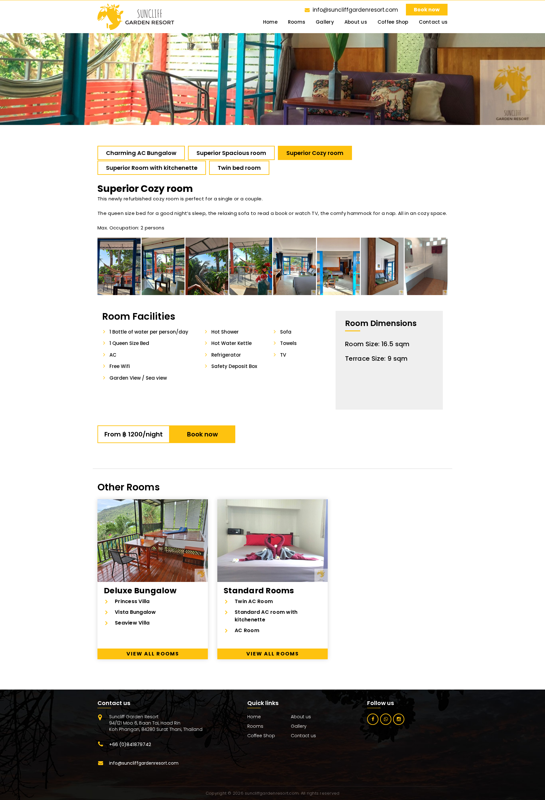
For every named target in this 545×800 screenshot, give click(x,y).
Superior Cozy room (314, 153)
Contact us (433, 22)
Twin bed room (239, 168)
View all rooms (152, 653)
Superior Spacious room (231, 153)
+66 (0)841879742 (130, 744)
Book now (427, 9)
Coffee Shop (393, 22)
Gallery (325, 22)
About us (355, 22)
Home (270, 22)
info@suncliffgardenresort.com (355, 10)
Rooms (296, 22)
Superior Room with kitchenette (151, 168)
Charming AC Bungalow (141, 153)
